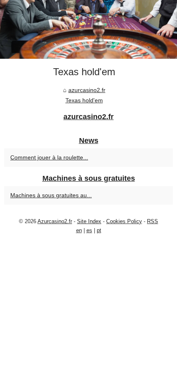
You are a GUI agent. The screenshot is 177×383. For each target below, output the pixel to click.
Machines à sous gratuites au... (51, 195)
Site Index (89, 221)
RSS (152, 221)
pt (99, 230)
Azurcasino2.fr (54, 221)
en (79, 230)
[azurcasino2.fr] (88, 29)
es (89, 230)
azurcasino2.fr (86, 90)
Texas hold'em (84, 100)
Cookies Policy (124, 221)
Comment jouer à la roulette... (49, 157)
